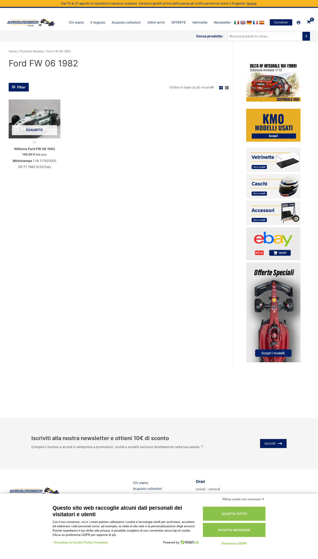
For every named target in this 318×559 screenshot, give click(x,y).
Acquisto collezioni (147, 489)
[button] (281, 22)
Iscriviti (270, 443)
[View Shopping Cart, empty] (309, 22)
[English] (243, 22)
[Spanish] (262, 22)
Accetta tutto (234, 514)
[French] (256, 22)
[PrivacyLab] (189, 542)
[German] (250, 22)
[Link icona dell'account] (298, 22)
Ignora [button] (251, 3)
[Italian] (237, 22)
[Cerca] (306, 36)
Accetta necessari (234, 530)
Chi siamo (140, 483)
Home (13, 51)
